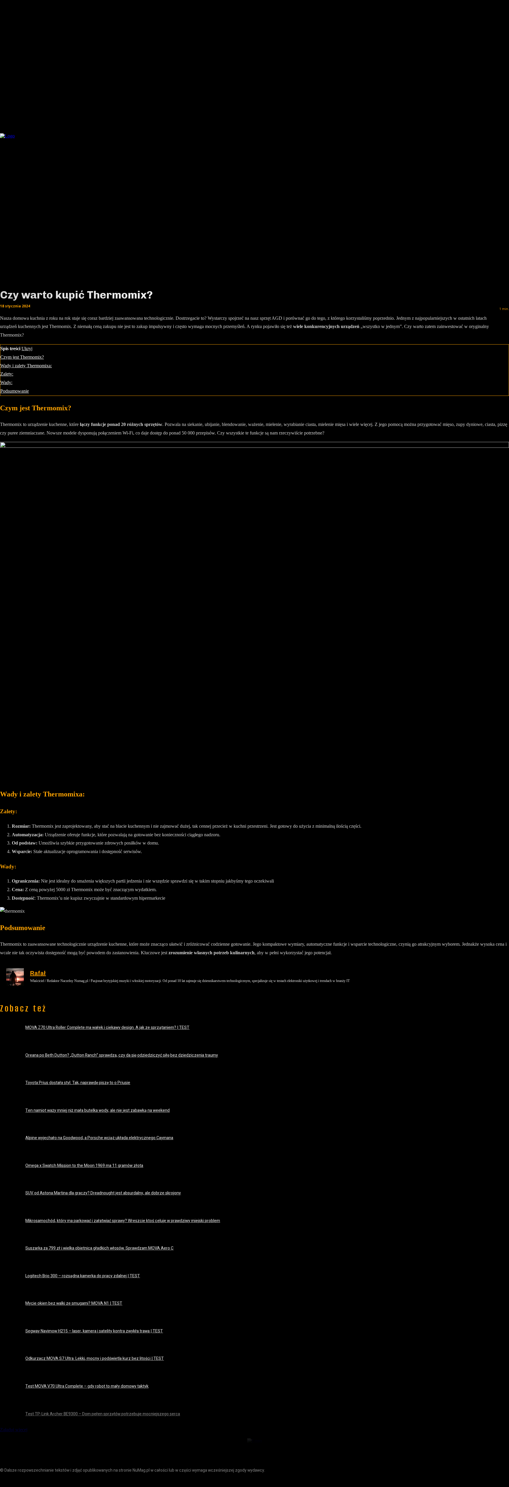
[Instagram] (18, 1480)
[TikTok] (32, 1480)
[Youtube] (45, 1480)
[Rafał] (15, 977)
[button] (422, 134)
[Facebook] (5, 1480)
